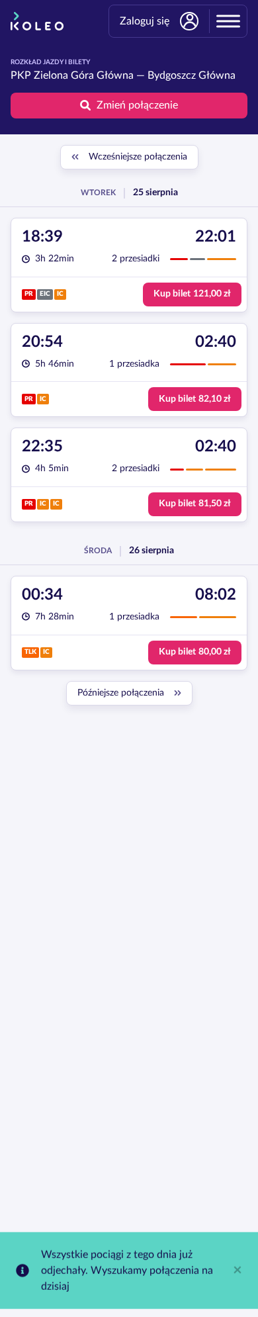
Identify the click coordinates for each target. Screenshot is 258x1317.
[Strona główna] (37, 21)
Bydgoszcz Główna (192, 75)
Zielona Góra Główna (84, 75)
